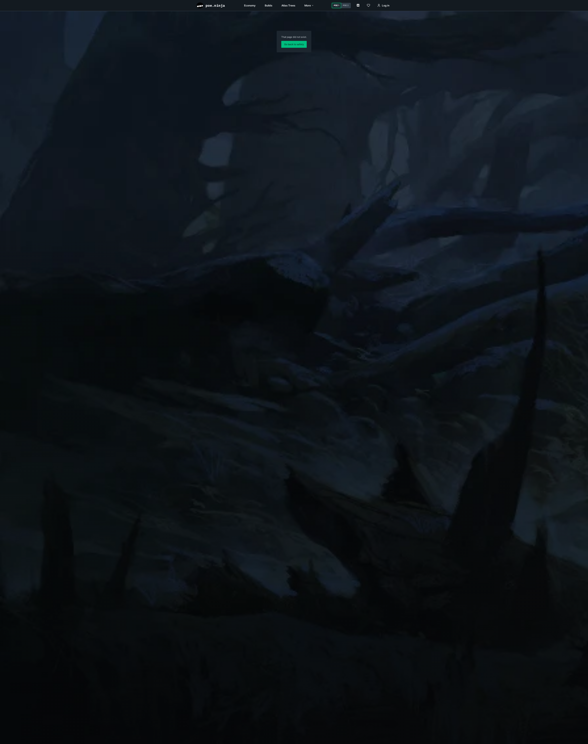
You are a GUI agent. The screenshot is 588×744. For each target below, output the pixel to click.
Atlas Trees (288, 5)
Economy (250, 5)
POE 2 (346, 5)
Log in (385, 5)
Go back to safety (294, 44)
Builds (268, 5)
